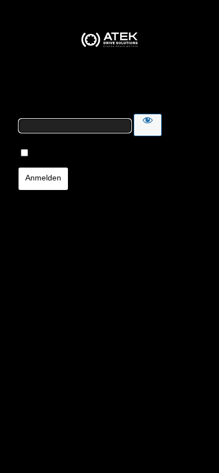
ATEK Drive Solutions (109, 40)
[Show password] (148, 125)
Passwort (33, 109)
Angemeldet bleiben (58, 154)
